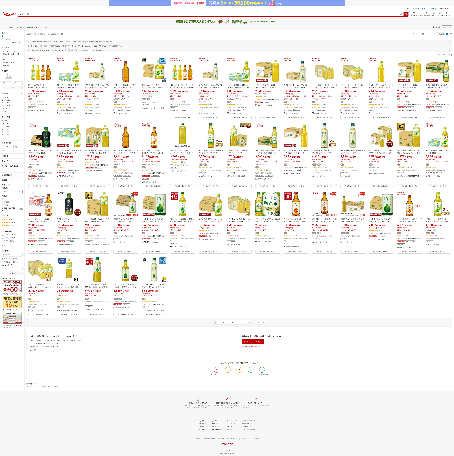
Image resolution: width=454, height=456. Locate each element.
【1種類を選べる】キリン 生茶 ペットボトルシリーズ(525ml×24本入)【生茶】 (182, 87)
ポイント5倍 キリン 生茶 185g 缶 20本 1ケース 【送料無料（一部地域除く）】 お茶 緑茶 (381, 221)
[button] (445, 9)
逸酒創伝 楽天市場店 (377, 173)
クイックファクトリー (123, 242)
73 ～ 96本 (5, 135)
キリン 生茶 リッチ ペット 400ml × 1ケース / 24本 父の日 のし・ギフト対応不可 (68, 221)
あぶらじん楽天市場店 (265, 241)
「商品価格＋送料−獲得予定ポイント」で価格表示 (42, 34)
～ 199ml (5, 97)
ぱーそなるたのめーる (179, 171)
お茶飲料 (56, 386)
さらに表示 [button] (6, 65)
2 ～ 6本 (4, 120)
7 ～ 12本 (5, 123)
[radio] (2, 36)
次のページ (260, 322)
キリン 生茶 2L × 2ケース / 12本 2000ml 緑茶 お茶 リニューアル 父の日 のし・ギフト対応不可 (381, 152)
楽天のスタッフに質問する (253, 342)
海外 (8, 185)
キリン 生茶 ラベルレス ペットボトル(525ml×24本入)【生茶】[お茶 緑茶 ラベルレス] (381, 87)
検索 (13, 87)
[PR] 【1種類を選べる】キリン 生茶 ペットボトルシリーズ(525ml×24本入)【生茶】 (39, 87)
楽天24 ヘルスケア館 (37, 110)
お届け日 (5, 196)
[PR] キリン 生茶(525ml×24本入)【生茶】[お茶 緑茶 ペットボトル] (69, 87)
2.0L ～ (4, 111)
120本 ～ (5, 137)
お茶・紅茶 (47, 386)
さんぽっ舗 (346, 176)
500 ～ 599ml (6, 106)
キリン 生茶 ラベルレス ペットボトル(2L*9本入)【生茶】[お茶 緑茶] (324, 87)
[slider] (2, 79)
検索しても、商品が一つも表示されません (44, 346)
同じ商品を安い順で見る (182, 117)
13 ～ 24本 (5, 126)
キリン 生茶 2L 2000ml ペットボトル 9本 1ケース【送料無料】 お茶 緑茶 (69, 287)
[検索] (406, 14)
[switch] (21, 209)
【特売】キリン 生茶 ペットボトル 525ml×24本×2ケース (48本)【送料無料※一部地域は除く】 (438, 221)
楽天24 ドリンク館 (65, 113)
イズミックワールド (207, 176)
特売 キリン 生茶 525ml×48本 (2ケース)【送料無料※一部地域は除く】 (182, 221)
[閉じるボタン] (449, 42)
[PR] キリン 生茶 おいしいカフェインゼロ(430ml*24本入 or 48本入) (97, 87)
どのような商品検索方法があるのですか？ (44, 343)
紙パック (5, 147)
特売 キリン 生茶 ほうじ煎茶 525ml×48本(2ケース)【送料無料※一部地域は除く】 (296, 221)
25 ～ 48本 (5, 129)
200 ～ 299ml (6, 100)
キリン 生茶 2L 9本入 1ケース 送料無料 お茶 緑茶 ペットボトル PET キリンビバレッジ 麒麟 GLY (409, 152)
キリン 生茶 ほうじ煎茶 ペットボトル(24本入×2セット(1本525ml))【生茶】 (409, 221)
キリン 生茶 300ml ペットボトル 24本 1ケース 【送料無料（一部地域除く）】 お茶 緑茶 (211, 221)
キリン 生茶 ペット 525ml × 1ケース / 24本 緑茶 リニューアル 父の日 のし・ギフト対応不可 (126, 287)
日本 (3, 169)
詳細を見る (99, 50)
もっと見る (33, 350)
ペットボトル (14, 147)
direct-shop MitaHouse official (68, 310)
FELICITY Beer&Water (265, 105)
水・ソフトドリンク (33, 386)
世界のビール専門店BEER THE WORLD (410, 176)
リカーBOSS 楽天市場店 (237, 176)
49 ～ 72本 (5, 132)
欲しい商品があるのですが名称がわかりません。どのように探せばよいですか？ (56, 340)
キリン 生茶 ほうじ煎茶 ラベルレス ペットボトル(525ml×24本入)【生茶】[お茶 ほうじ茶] (126, 152)
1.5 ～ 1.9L (5, 108)
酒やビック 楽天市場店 (179, 246)
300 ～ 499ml (6, 103)
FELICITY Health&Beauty (407, 110)
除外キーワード (7, 265)
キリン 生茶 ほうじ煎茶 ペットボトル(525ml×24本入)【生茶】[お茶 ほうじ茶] (154, 152)
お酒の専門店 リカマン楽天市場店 (98, 244)
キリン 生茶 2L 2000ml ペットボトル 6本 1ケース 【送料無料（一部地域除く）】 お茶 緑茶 (97, 152)
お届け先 (5, 188)
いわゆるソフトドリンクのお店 (154, 108)
